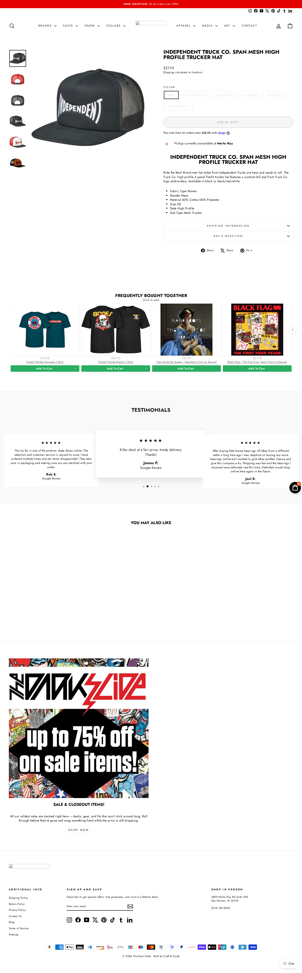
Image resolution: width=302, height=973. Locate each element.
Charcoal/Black (178, 106)
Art (228, 26)
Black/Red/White (195, 95)
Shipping (168, 72)
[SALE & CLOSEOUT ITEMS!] (79, 728)
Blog (11, 922)
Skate (69, 26)
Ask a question (228, 236)
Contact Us (15, 916)
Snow (90, 26)
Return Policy (17, 904)
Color (169, 87)
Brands (45, 26)
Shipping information (228, 226)
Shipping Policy (18, 898)
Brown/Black (224, 95)
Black (171, 95)
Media (208, 26)
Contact (249, 26)
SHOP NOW (78, 830)
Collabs (114, 26)
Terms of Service (19, 928)
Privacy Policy (17, 910)
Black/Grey (275, 95)
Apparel (184, 26)
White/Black (250, 95)
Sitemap (13, 934)
